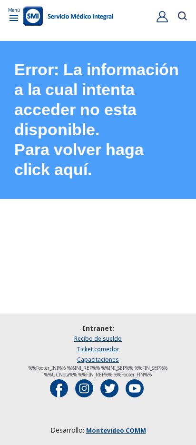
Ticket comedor (98, 349)
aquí (71, 169)
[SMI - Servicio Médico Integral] (68, 17)
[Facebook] (59, 388)
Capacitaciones (98, 360)
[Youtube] (134, 388)
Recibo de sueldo (98, 339)
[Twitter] (109, 388)
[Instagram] (84, 388)
